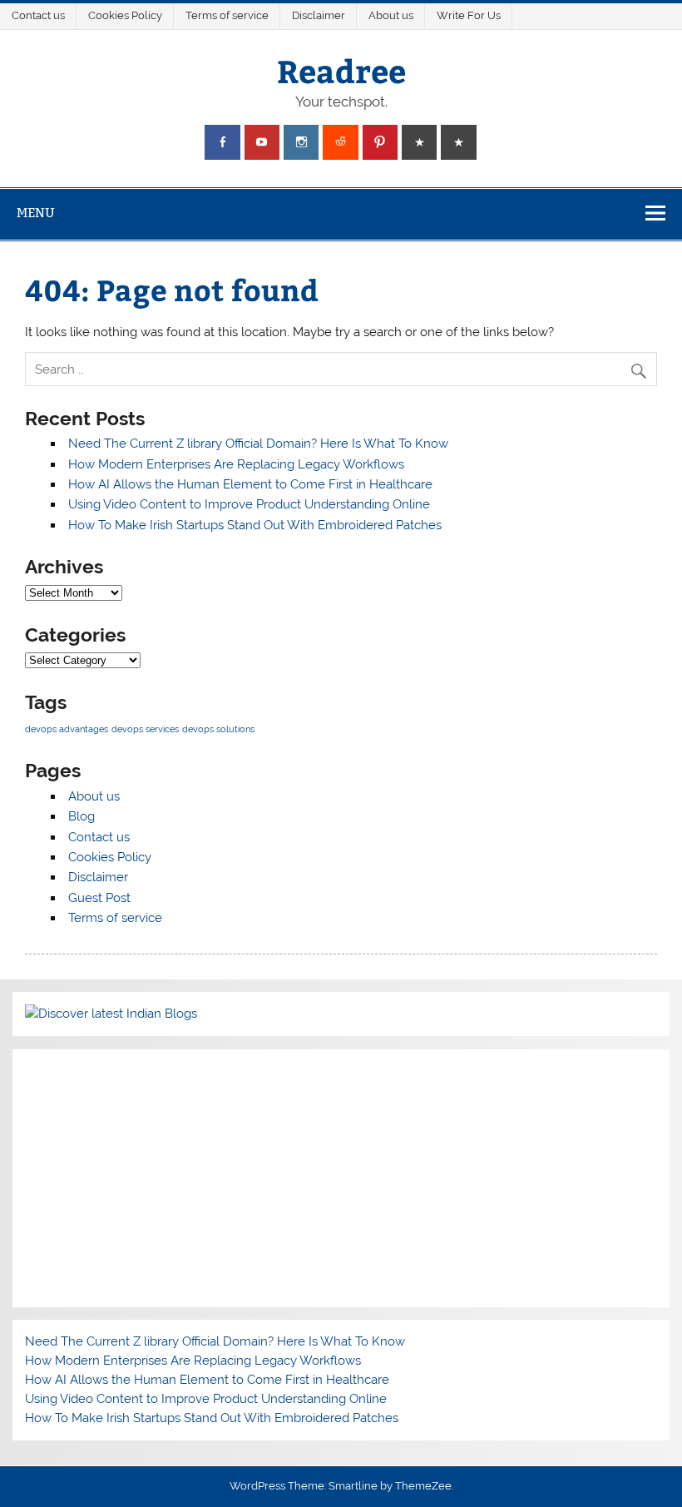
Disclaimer (318, 15)
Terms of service (227, 15)
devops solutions (218, 729)
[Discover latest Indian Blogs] (111, 1013)
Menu (36, 213)
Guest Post (99, 897)
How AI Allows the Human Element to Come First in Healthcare (250, 484)
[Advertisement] (340, 1178)
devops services (145, 729)
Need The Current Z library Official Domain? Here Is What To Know (258, 443)
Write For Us (469, 15)
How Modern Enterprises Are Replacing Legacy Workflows (236, 464)
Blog (81, 816)
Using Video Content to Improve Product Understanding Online (249, 504)
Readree (341, 70)
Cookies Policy (125, 15)
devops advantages (66, 729)
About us (390, 15)
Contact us (38, 15)
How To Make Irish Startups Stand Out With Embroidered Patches (255, 525)
